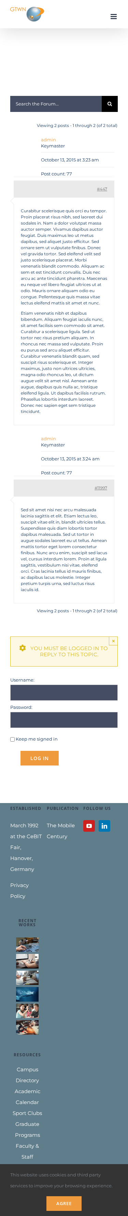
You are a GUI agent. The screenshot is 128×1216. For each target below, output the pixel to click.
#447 (102, 188)
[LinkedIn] (104, 826)
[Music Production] (27, 944)
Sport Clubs (27, 1113)
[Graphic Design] (27, 961)
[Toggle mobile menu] (114, 16)
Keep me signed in (37, 739)
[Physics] (27, 1027)
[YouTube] (89, 826)
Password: (21, 707)
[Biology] (27, 1011)
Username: (22, 680)
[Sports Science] (27, 994)
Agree (64, 1203)
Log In (39, 758)
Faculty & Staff (27, 1151)
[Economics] (27, 978)
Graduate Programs (27, 1129)
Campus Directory (27, 1075)
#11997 (101, 487)
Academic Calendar (27, 1096)
